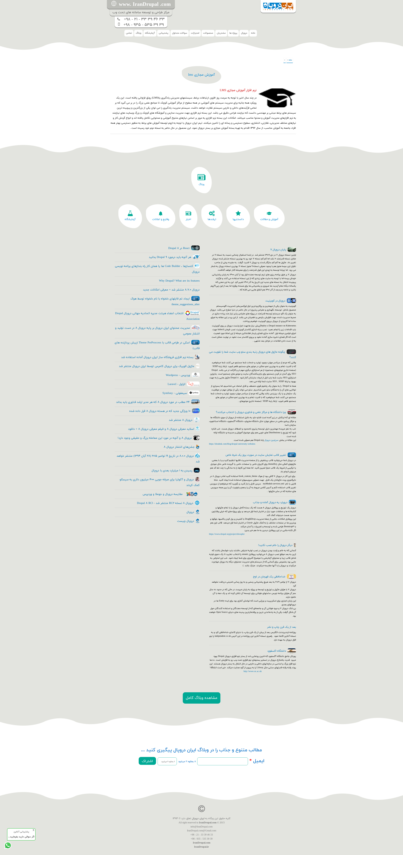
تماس (129, 33)
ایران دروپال (198, 818)
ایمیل (256, 761)
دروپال (244, 33)
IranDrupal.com (207, 822)
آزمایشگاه (150, 33)
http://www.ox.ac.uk (253, 671)
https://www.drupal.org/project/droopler (227, 534)
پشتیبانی (163, 33)
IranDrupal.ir (201, 846)
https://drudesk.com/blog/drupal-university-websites (232, 444)
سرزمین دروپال (271, 440)
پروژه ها (233, 33)
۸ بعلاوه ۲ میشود (187, 761)
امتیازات (195, 33)
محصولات (208, 33)
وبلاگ (138, 33)
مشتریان (221, 33)
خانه (253, 33)
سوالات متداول (179, 33)
